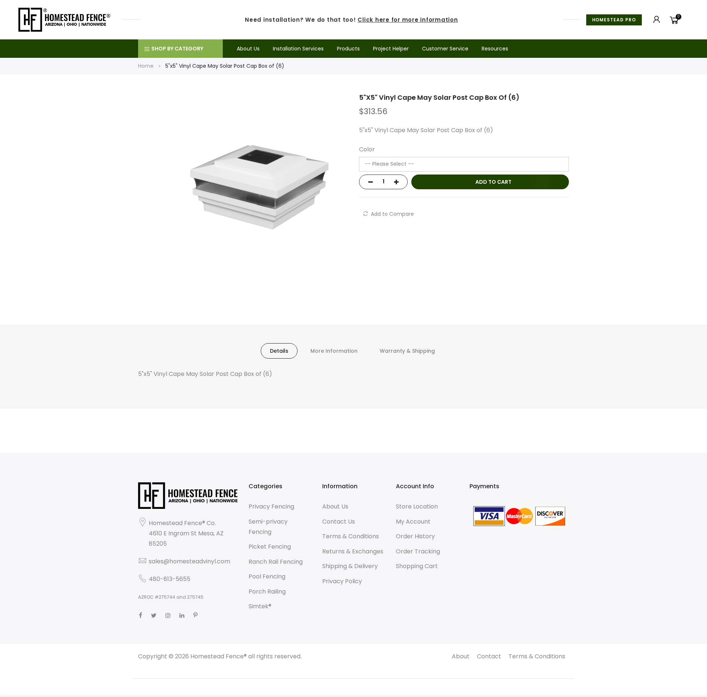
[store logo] (64, 19)
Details (279, 351)
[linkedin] (182, 615)
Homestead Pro (614, 20)
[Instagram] (168, 615)
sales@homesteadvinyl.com (189, 561)
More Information (334, 351)
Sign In (656, 19)
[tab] (279, 351)
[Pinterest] (195, 615)
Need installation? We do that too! (351, 20)
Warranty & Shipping (407, 351)
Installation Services (298, 48)
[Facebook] (140, 615)
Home (146, 66)
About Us (248, 48)
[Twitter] (153, 615)
